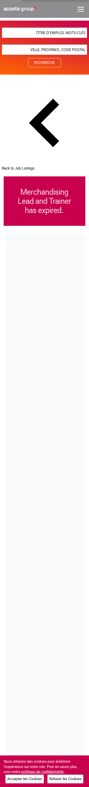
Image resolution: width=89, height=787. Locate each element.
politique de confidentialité (43, 772)
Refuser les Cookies (65, 779)
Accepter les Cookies (24, 779)
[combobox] (44, 32)
